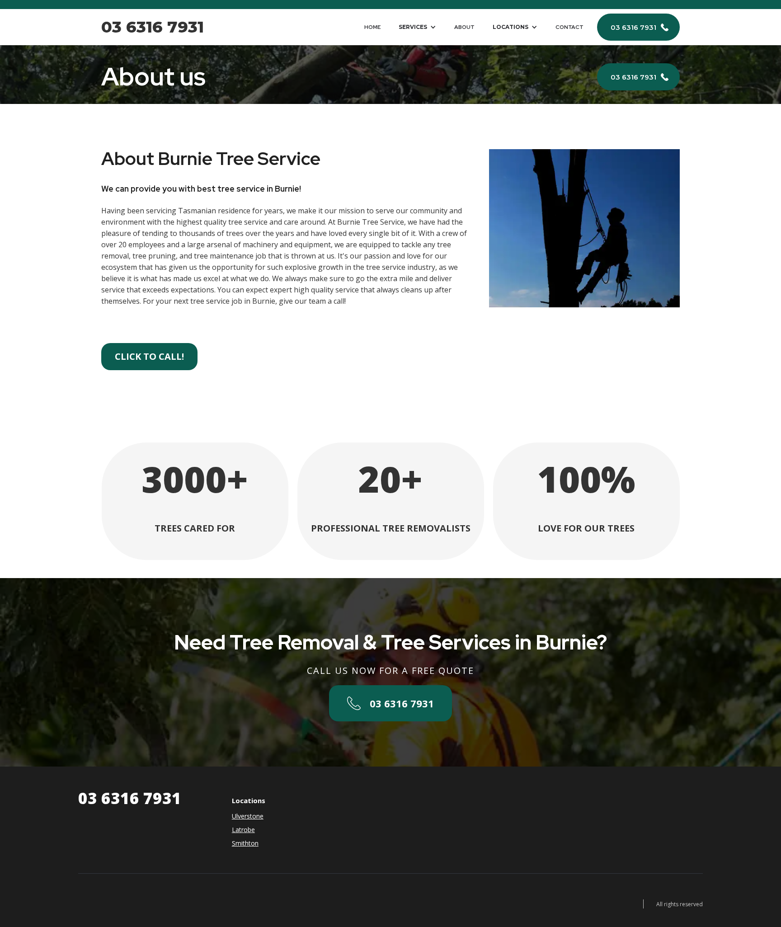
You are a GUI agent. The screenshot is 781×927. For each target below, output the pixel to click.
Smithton (245, 843)
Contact (569, 27)
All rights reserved (679, 904)
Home (372, 27)
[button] (417, 27)
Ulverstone (247, 816)
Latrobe (243, 829)
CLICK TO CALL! (149, 356)
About (464, 27)
